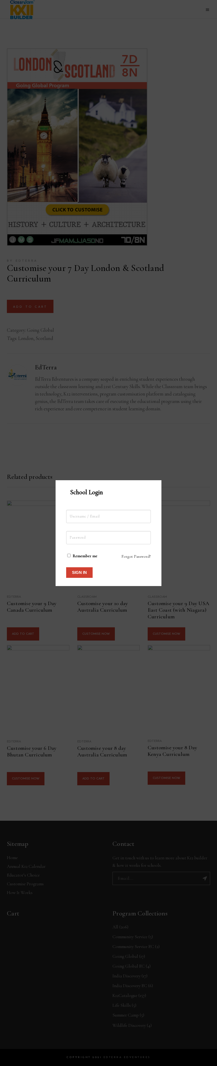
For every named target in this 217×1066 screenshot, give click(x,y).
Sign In (79, 572)
